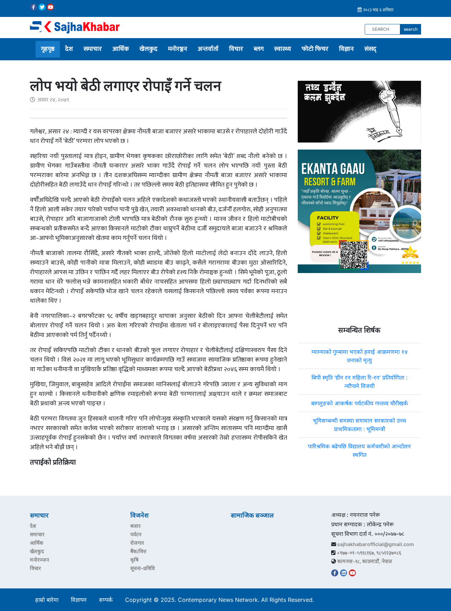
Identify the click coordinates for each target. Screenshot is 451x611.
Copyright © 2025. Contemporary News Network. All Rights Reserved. (221, 599)
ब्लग (259, 49)
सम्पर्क (106, 599)
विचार (236, 49)
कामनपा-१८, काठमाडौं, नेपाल (364, 561)
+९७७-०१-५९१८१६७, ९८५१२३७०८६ (368, 553)
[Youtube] (50, 7)
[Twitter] (41, 7)
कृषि (134, 560)
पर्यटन (135, 534)
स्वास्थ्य (282, 49)
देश (69, 49)
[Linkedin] (343, 572)
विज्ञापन (79, 599)
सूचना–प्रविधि (142, 568)
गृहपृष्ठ (48, 49)
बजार (135, 526)
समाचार (93, 49)
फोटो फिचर (315, 49)
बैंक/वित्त (138, 551)
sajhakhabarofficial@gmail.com (375, 544)
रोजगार (137, 543)
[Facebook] (33, 7)
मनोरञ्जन (177, 49)
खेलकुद (148, 49)
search (411, 29)
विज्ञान (346, 49)
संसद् (370, 49)
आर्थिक (120, 49)
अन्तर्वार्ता (208, 49)
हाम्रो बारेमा (46, 599)
